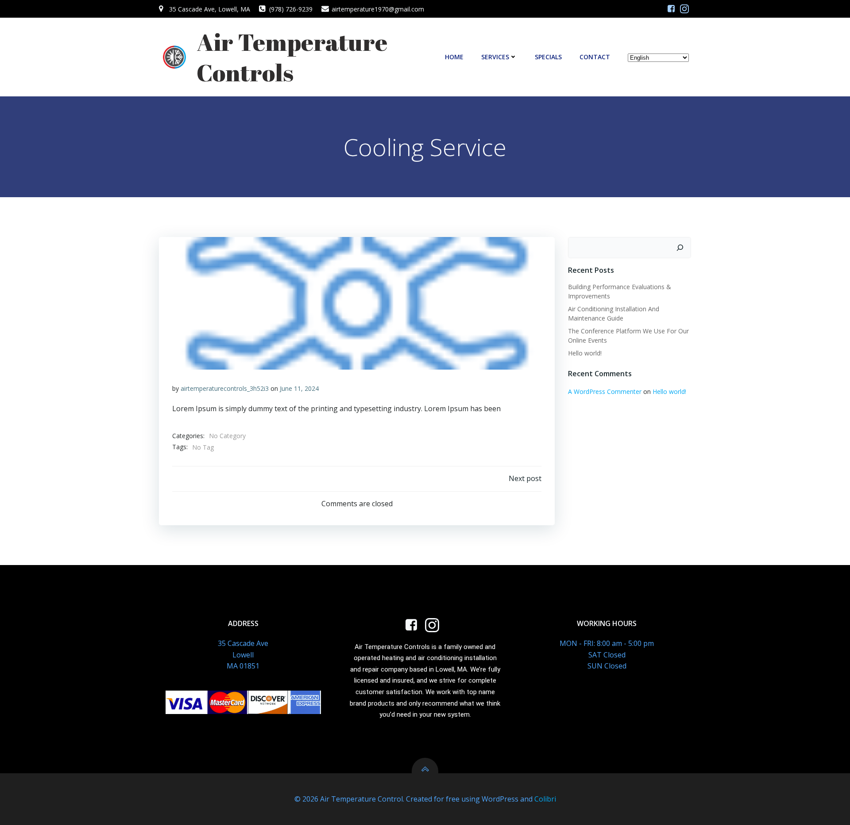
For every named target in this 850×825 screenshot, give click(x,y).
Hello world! (585, 353)
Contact (595, 57)
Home (454, 57)
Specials (548, 57)
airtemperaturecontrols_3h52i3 (225, 388)
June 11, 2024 (299, 388)
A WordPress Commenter (604, 391)
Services (495, 57)
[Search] (680, 247)
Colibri (545, 799)
